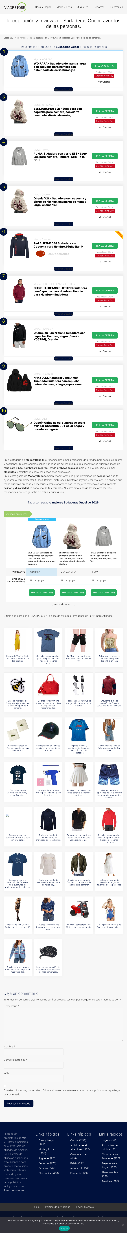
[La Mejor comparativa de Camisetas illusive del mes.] (109, 909)
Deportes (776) (47, 1163)
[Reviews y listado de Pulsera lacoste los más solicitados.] (17, 730)
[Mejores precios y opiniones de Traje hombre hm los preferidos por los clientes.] (109, 774)
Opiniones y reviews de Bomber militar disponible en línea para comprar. (79, 882)
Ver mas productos (16, 514)
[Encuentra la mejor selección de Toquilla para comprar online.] (17, 819)
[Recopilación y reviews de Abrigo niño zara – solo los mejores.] (78, 685)
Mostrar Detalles (63, 89)
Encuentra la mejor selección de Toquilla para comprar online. (18, 837)
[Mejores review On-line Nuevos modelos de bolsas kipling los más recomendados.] (48, 685)
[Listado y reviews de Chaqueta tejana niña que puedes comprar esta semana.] (17, 685)
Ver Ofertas (104, 81)
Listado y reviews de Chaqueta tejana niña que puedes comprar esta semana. (17, 704)
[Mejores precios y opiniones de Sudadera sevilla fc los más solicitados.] (78, 730)
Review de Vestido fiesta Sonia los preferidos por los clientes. (17, 658)
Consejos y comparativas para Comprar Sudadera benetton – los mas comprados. (109, 838)
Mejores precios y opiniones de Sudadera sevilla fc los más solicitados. (79, 749)
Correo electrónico (15, 1059)
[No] (123, 1224)
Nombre (9, 1046)
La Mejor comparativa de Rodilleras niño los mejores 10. (78, 658)
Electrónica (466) (49, 1173)
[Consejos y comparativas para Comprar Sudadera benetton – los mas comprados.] (109, 819)
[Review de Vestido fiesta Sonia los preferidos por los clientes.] (17, 640)
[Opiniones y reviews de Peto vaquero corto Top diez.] (109, 730)
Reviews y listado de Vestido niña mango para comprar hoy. (48, 882)
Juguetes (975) (47, 1158)
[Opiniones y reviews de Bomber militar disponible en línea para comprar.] (78, 864)
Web (6, 1073)
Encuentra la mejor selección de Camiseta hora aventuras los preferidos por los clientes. (17, 883)
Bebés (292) (77, 1163)
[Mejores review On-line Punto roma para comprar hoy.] (48, 909)
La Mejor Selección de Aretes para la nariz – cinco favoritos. (48, 792)
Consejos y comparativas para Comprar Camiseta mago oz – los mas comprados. (48, 659)
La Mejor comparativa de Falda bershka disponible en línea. (78, 792)
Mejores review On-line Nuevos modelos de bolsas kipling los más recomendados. (48, 704)
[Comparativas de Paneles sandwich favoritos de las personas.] (48, 730)
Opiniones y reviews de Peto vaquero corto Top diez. (109, 748)
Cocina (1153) (78, 1140)
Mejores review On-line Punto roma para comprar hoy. (48, 927)
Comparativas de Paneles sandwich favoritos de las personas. (48, 748)
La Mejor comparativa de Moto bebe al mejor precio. (78, 926)
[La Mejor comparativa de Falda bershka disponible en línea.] (78, 774)
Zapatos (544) (47, 1168)
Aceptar (64, 1228)
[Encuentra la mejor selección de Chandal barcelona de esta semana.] (109, 685)
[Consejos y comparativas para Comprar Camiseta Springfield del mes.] (78, 819)
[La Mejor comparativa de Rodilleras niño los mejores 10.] (78, 640)
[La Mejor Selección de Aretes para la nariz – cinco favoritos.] (48, 774)
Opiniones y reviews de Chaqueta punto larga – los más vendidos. (17, 969)
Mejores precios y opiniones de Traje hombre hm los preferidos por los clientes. (109, 794)
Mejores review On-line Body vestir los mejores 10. (18, 926)
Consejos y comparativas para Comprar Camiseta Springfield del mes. (79, 837)
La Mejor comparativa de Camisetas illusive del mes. (109, 926)
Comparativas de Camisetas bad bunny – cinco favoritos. (18, 792)
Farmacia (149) (79, 1173)
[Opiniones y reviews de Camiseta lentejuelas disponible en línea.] (109, 640)
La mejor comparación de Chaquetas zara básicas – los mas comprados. (48, 969)
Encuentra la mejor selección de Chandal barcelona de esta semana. (109, 703)
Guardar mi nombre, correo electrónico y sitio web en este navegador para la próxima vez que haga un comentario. (62, 1092)
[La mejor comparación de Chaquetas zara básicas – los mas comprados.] (48, 951)
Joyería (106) (109, 1140)
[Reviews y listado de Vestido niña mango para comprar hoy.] (48, 864)
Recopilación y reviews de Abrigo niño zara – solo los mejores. (78, 703)
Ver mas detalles (42, 592)
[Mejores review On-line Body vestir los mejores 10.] (17, 909)
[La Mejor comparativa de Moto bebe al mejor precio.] (78, 909)
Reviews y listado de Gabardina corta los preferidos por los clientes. (48, 837)
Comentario (11, 1006)
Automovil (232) (79, 1168)
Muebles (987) (110, 1181)
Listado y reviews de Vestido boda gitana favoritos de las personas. (109, 882)
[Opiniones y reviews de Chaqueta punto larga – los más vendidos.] (17, 951)
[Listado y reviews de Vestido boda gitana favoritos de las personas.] (109, 864)
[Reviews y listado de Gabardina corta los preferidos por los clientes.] (48, 819)
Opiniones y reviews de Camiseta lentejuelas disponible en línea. (109, 658)
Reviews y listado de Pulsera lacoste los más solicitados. (18, 748)
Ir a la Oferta (104, 65)
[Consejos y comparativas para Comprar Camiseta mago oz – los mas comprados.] (48, 640)
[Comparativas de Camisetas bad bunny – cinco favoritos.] (17, 774)
